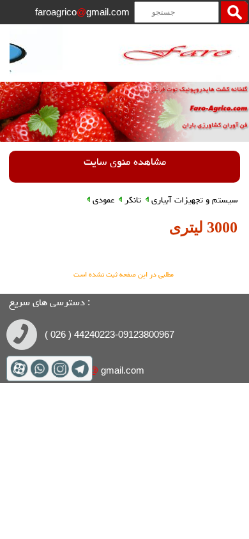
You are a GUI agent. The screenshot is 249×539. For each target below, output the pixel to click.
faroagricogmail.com (82, 12)
